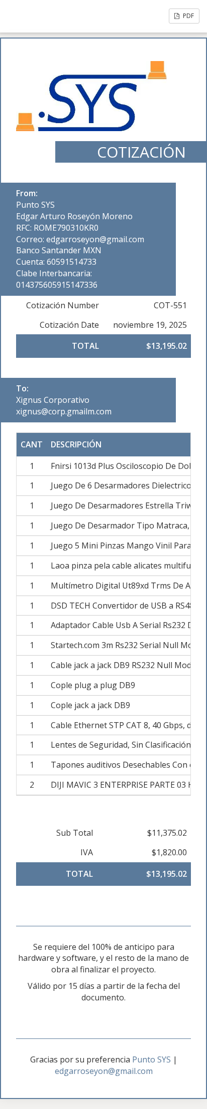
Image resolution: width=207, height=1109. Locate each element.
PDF (187, 16)
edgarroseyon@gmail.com (104, 1070)
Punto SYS (35, 204)
